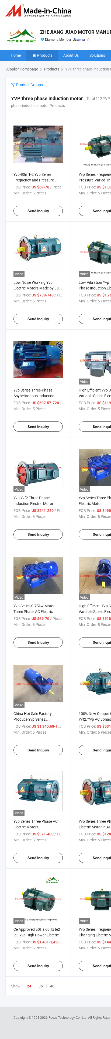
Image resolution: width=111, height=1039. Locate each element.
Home (16, 55)
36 (41, 986)
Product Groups (29, 84)
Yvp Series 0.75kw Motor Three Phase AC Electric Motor (34, 611)
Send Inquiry (38, 211)
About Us (71, 55)
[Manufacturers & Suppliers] (39, 10)
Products (45, 55)
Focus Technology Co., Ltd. (68, 1017)
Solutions (97, 55)
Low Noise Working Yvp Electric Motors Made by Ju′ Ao (36, 288)
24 (29, 986)
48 (52, 986)
